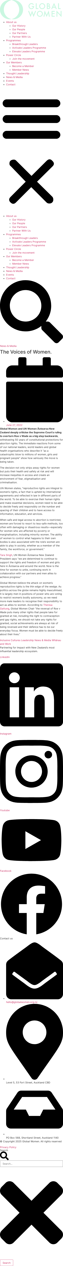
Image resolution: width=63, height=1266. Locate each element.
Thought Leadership (17, 73)
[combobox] (31, 1163)
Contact (10, 84)
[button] (31, 150)
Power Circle (13, 55)
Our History (19, 25)
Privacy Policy (8, 1147)
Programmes (13, 40)
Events (10, 80)
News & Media (14, 77)
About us (11, 22)
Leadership (27, 640)
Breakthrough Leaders (25, 44)
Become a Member (23, 66)
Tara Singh (6, 555)
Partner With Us (21, 36)
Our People (18, 29)
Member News (20, 69)
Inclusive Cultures (10, 640)
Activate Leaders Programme (29, 47)
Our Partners (19, 33)
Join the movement (23, 58)
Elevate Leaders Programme (28, 51)
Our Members (14, 62)
